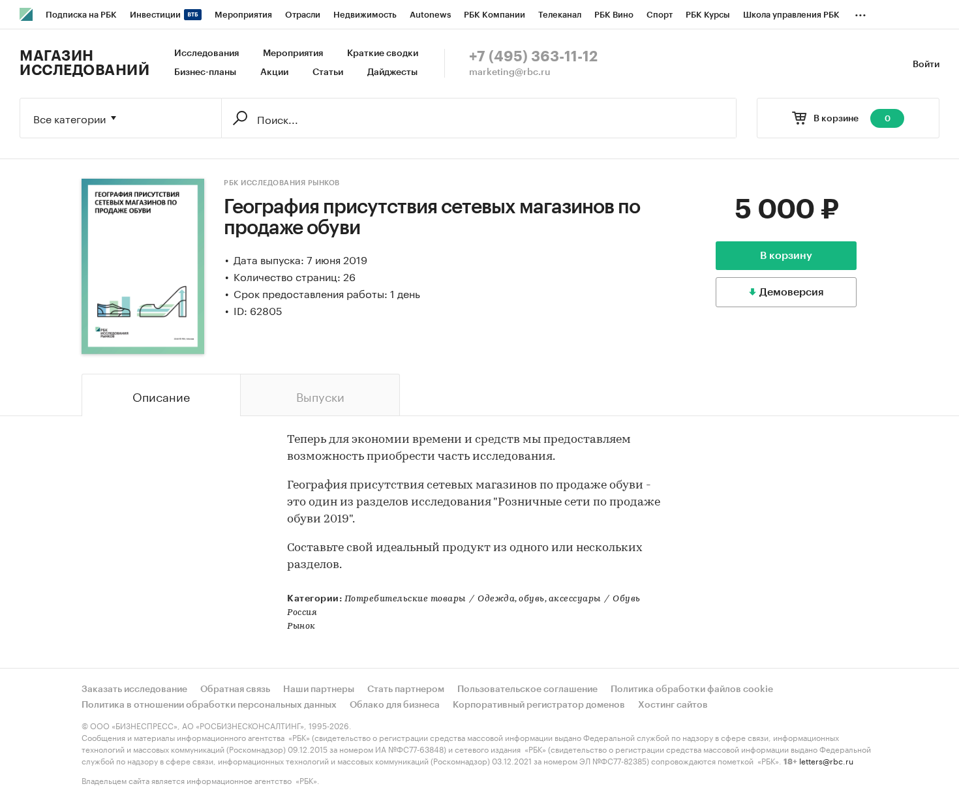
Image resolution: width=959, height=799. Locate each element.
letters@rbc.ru (826, 760)
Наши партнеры (318, 689)
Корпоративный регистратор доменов (539, 705)
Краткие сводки (382, 53)
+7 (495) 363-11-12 (533, 57)
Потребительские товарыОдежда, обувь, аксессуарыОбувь (492, 599)
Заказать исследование (134, 689)
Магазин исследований (84, 63)
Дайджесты (392, 72)
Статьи (327, 72)
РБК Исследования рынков (282, 183)
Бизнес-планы (205, 72)
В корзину (786, 255)
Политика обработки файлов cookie (692, 689)
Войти (926, 64)
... (860, 12)
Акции (274, 72)
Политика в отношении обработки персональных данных (209, 705)
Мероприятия (293, 53)
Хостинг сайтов (673, 705)
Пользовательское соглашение (527, 689)
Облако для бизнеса (395, 705)
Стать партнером (405, 689)
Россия (302, 613)
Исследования (206, 53)
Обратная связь (235, 689)
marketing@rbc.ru (510, 72)
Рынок (301, 626)
